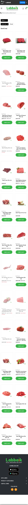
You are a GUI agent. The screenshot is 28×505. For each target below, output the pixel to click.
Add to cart (7, 57)
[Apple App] (14, 474)
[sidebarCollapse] (1, 8)
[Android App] (14, 470)
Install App (22, 2)
